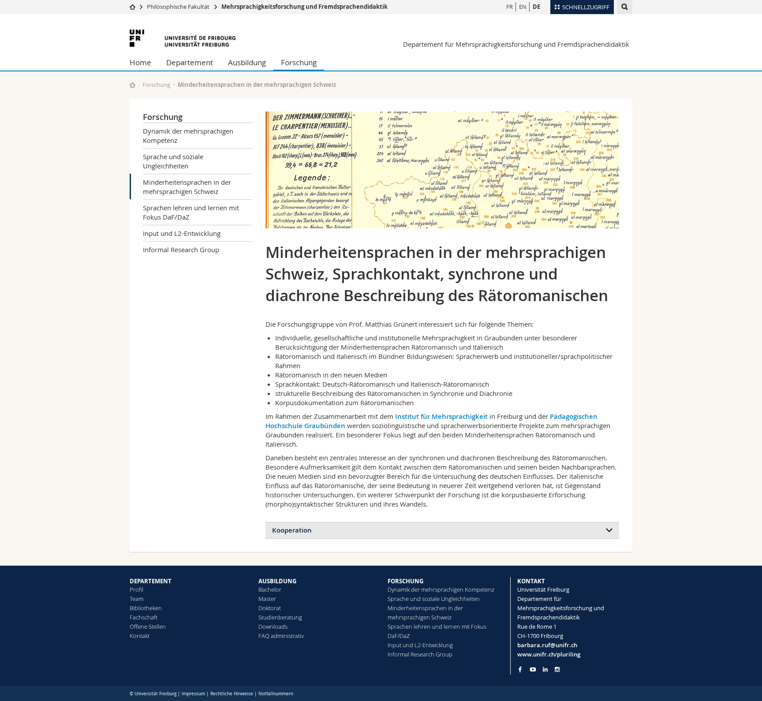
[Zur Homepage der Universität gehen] (182, 38)
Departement (189, 62)
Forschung (299, 62)
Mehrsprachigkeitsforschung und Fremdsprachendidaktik (304, 7)
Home (140, 62)
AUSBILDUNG (277, 581)
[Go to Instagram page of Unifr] (557, 669)
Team (136, 599)
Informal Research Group (181, 249)
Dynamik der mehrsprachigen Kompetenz (188, 136)
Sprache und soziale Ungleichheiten (173, 161)
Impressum (193, 694)
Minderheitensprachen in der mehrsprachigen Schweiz (187, 187)
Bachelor (269, 589)
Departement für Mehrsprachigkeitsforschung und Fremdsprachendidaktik (516, 44)
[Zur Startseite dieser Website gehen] (132, 84)
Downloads (273, 626)
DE (536, 7)
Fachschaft (143, 617)
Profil (136, 589)
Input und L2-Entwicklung (181, 233)
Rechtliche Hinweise (231, 694)
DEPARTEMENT (151, 581)
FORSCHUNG (405, 581)
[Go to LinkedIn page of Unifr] (545, 669)
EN (523, 7)
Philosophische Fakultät (178, 7)
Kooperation (292, 530)
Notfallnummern (275, 694)
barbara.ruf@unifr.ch (547, 645)
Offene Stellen (148, 626)
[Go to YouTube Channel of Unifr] (533, 669)
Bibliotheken (146, 608)
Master (267, 599)
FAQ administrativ (281, 636)
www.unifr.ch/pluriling (548, 654)
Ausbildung (247, 62)
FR (509, 7)
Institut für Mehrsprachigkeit (441, 416)
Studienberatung (280, 617)
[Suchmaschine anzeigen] (624, 7)
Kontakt (139, 636)
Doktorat (269, 608)
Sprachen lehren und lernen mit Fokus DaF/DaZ (191, 212)
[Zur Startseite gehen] (132, 7)
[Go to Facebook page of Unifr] (520, 669)
